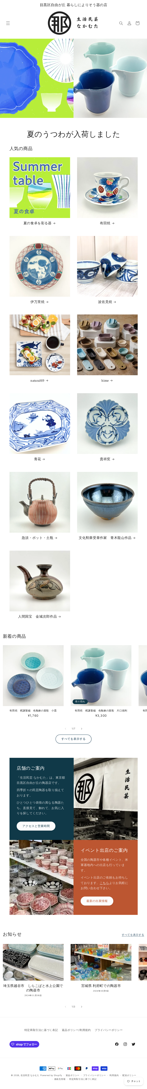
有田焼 (105, 223)
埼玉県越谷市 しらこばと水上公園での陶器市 (33, 988)
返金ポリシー (72, 1075)
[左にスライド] (65, 729)
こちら (104, 883)
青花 (37, 459)
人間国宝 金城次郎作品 (37, 616)
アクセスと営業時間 (36, 826)
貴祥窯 (105, 459)
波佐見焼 (105, 302)
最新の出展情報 (97, 901)
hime (105, 380)
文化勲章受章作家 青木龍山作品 (105, 538)
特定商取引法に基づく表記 (41, 1030)
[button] (8, 23)
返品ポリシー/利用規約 (76, 1030)
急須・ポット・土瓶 (37, 538)
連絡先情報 (60, 1079)
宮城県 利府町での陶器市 (101, 986)
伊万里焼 (37, 302)
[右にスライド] (82, 729)
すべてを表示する (73, 739)
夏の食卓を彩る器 (37, 223)
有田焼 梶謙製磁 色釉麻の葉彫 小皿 (33, 710)
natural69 (37, 380)
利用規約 (114, 1075)
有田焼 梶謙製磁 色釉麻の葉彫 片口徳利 (101, 710)
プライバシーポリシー (109, 1030)
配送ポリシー (129, 1075)
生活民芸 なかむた (30, 1075)
